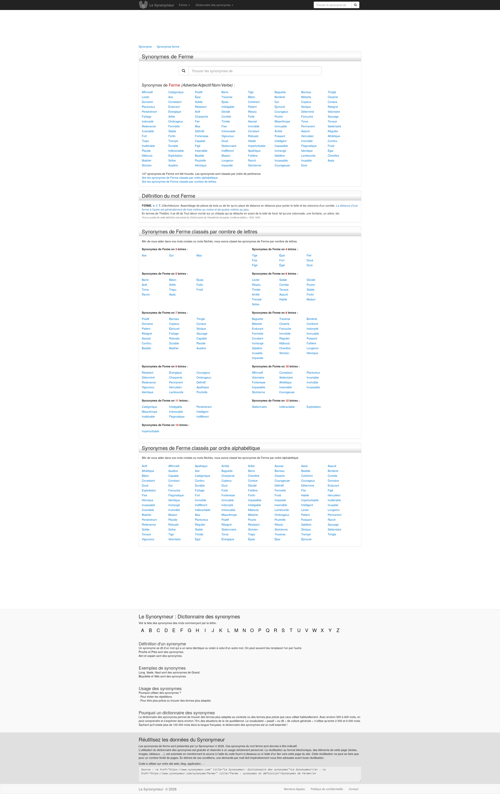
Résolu (252, 111)
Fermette (174, 126)
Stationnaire (228, 146)
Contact (353, 789)
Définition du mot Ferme (168, 195)
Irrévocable (228, 131)
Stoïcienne (254, 165)
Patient (252, 107)
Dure (304, 165)
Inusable (306, 160)
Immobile (253, 126)
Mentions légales (294, 789)
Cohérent (254, 102)
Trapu (145, 141)
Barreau (306, 92)
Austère (173, 165)
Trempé (173, 141)
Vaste (149, 672)
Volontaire (334, 111)
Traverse (226, 97)
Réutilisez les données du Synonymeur (182, 739)
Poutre (279, 116)
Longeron (227, 160)
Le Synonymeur (161, 4)
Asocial (252, 121)
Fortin (172, 136)
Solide (199, 102)
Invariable (148, 131)
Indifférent (227, 151)
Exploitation (175, 155)
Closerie (333, 97)
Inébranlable (176, 151)
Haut (158, 672)
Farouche (307, 116)
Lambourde (308, 155)
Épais (224, 102)
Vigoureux (227, 136)
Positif (198, 92)
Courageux (281, 111)
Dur (277, 102)
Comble (226, 116)
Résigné (333, 107)
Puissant (280, 136)
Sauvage (333, 116)
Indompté (148, 121)
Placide (146, 151)
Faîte (251, 116)
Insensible (201, 151)
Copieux (306, 102)
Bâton (251, 97)
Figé (197, 146)
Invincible (307, 141)
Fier (197, 121)
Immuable (281, 126)
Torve (304, 121)
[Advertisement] (250, 26)
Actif (197, 111)
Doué (224, 141)
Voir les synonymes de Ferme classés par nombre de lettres (179, 181)
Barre (224, 92)
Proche (143, 652)
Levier (145, 97)
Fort (144, 136)
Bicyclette (144, 676)
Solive (172, 160)
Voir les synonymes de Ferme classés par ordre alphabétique (180, 178)
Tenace (332, 121)
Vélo (157, 676)
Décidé (225, 111)
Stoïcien (147, 165)
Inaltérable (148, 146)
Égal (330, 151)
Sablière (280, 155)
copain (151, 656)
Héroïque (200, 165)
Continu (332, 141)
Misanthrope (282, 121)
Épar (198, 97)
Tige (251, 92)
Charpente (201, 116)
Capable (200, 141)
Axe (170, 97)
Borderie (280, 97)
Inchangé (280, 151)
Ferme (183, 5)
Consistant (174, 102)
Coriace (332, 102)
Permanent (308, 126)
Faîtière (253, 155)
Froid (331, 146)
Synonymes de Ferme (167, 56)
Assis (331, 160)
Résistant (200, 107)
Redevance (149, 126)
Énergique (174, 111)
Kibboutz (147, 155)
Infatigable (227, 107)
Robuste (253, 136)
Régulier (333, 131)
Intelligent (281, 141)
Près (154, 652)
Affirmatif (147, 92)
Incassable (281, 160)
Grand (195, 672)
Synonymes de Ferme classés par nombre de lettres (199, 231)
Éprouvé (280, 107)
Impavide (227, 165)
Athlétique (334, 136)
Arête (171, 116)
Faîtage (146, 116)
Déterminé (307, 111)
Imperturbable (256, 146)
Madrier (146, 160)
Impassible (281, 146)
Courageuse (282, 165)
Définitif (199, 131)
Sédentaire (334, 126)
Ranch (252, 160)
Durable (173, 146)
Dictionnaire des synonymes (213, 5)
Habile (252, 141)
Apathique (254, 151)
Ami (141, 656)
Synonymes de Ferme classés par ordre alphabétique (201, 447)
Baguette (280, 92)
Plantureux (148, 107)
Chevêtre (333, 155)
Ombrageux (175, 121)
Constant (253, 131)
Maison (225, 155)
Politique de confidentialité (327, 789)
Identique (307, 151)
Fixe (224, 126)
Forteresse (201, 136)
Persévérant (149, 111)
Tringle (332, 92)
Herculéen (307, 136)
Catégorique (176, 92)
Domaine (147, 102)
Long (142, 672)
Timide (225, 121)
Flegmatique (309, 146)
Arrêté (278, 131)
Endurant (174, 107)
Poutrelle (200, 160)
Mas (197, 126)
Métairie (306, 97)
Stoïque (306, 107)
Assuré (305, 131)
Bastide (199, 155)
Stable (172, 131)
